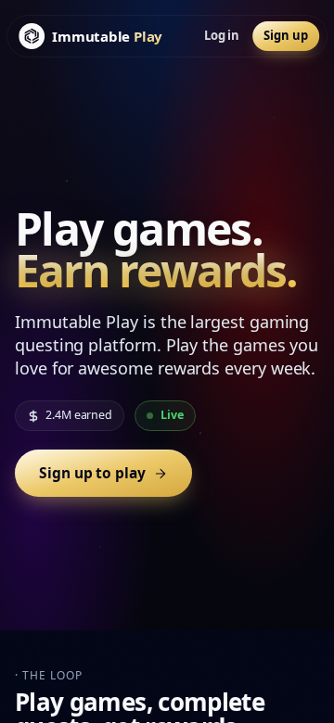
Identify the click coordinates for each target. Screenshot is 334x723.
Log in (222, 35)
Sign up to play (92, 473)
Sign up (285, 35)
